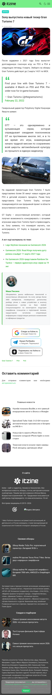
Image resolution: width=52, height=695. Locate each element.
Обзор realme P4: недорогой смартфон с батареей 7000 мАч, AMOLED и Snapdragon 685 (31, 572)
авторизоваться (9, 383)
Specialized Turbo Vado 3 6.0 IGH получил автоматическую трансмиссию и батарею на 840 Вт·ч (31, 424)
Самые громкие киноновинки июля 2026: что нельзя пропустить (31, 645)
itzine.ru (28, 682)
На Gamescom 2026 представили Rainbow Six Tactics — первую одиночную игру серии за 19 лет (27, 263)
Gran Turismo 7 (7, 361)
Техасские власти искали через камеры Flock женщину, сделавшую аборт (30, 446)
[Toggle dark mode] (45, 4)
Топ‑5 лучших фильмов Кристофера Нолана (29, 632)
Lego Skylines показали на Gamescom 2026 (26, 245)
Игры (5, 12)
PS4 (18, 361)
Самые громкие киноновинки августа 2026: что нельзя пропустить (30, 620)
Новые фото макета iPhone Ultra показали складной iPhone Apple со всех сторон (31, 436)
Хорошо (26, 691)
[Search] (40, 4)
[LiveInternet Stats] (21, 510)
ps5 (24, 361)
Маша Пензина (12, 291)
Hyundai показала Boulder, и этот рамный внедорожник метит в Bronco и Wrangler (31, 410)
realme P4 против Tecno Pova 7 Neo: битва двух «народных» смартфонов (31, 559)
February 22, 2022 (14, 100)
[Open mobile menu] (48, 4)
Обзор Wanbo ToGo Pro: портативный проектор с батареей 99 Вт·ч (29, 547)
